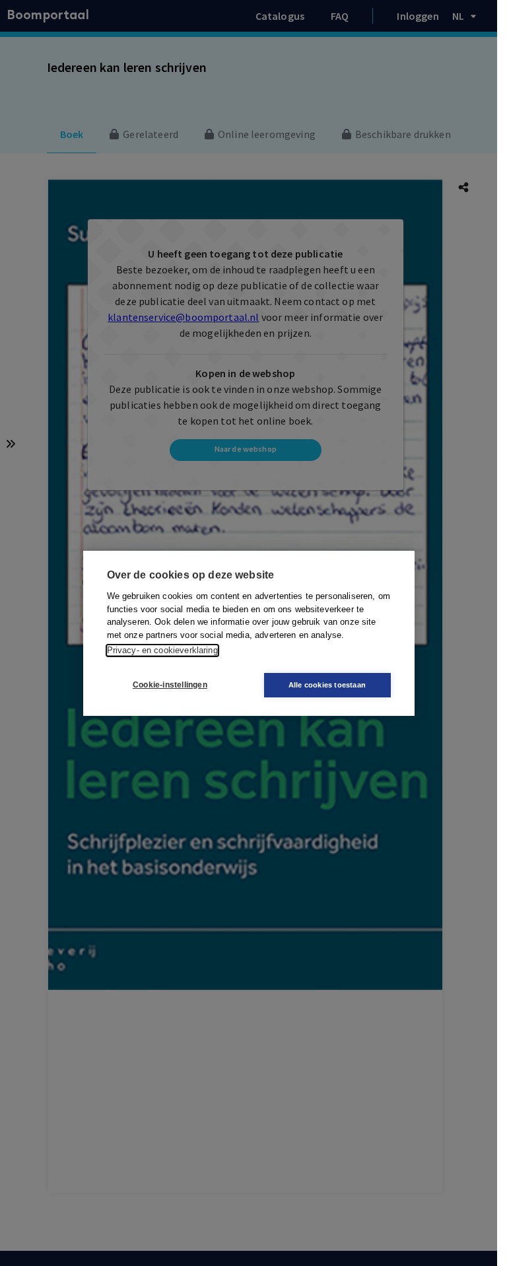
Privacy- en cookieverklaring (162, 650)
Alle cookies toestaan (327, 685)
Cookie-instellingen (170, 684)
